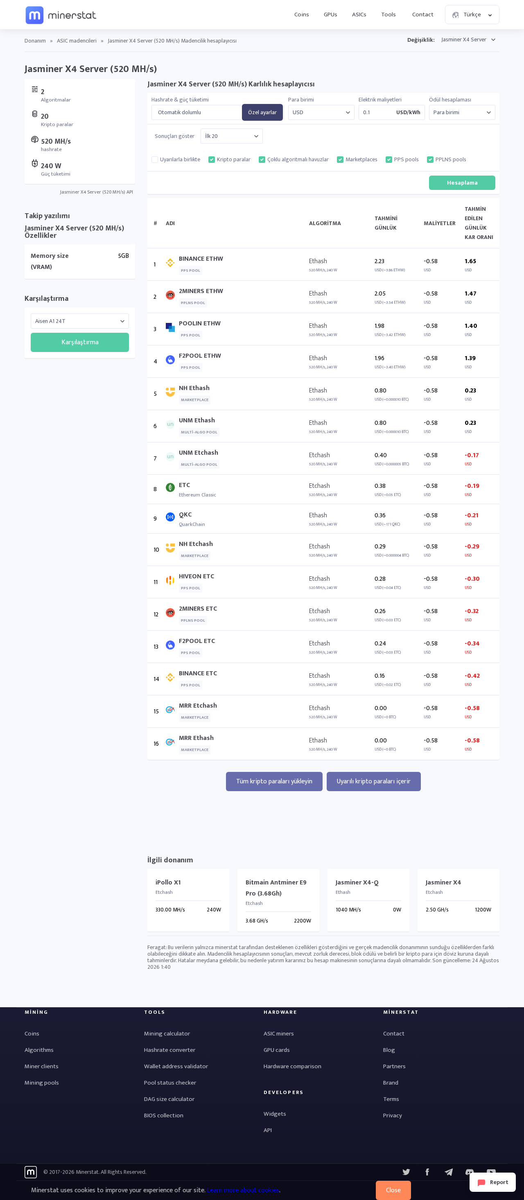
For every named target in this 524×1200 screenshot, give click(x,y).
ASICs (359, 14)
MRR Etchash (198, 705)
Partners (394, 1066)
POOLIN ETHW (200, 323)
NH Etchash (196, 544)
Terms (391, 1099)
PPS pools (406, 159)
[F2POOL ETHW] (172, 361)
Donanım (35, 40)
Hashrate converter (169, 1050)
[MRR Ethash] (172, 744)
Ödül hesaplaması (450, 100)
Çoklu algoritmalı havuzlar (298, 159)
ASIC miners (279, 1034)
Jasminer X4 (443, 882)
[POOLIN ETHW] (172, 329)
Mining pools (42, 1083)
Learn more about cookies (243, 1190)
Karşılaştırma (46, 298)
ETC (184, 485)
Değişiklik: (421, 40)
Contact (423, 14)
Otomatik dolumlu (179, 112)
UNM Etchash (198, 452)
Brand (390, 1083)
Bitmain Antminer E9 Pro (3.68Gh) (276, 888)
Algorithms (39, 1050)
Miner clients (42, 1066)
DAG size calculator (169, 1099)
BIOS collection (163, 1115)
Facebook (427, 1172)
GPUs (330, 14)
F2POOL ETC (197, 641)
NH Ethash (194, 388)
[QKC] (172, 518)
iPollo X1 (168, 882)
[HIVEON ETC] (172, 582)
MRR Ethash (196, 738)
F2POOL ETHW (200, 355)
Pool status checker (170, 1083)
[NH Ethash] (172, 394)
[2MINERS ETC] (172, 614)
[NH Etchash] (172, 550)
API (268, 1130)
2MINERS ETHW (201, 291)
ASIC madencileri (77, 40)
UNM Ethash (197, 420)
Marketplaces (361, 159)
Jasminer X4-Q (357, 882)
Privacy (392, 1115)
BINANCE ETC (198, 673)
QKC (185, 514)
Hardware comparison (292, 1066)
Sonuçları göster (174, 136)
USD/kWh (408, 112)
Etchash (319, 455)
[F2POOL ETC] (172, 647)
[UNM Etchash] (172, 458)
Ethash (318, 261)
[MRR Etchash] (172, 711)
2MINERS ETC (198, 608)
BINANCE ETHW (201, 258)
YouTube (470, 1172)
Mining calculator (167, 1034)
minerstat (61, 14)
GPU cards (277, 1050)
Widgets (275, 1114)
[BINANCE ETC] (172, 679)
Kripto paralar (234, 159)
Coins (301, 14)
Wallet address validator (176, 1066)
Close (393, 1190)
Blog (389, 1050)
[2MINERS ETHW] (172, 297)
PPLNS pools (451, 159)
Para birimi (301, 100)
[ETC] (172, 489)
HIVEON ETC (196, 576)
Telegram (448, 1172)
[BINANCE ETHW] (172, 264)
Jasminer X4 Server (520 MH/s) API (96, 192)
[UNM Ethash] (172, 426)
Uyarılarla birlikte (180, 159)
